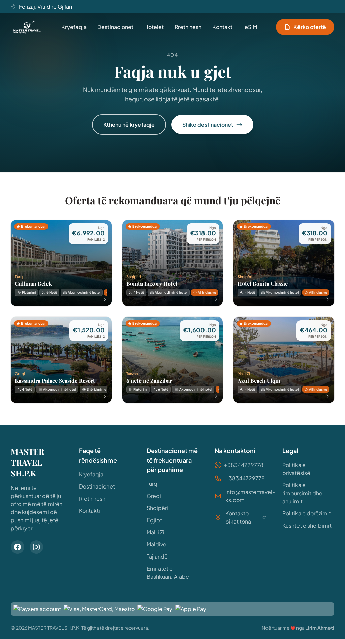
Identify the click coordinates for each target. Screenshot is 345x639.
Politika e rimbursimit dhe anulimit (302, 493)
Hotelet (154, 26)
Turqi (153, 483)
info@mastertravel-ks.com (250, 495)
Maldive (156, 544)
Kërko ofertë (309, 26)
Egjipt (154, 520)
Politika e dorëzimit (306, 513)
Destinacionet (115, 26)
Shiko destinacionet (207, 124)
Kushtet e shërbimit (307, 525)
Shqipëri (157, 507)
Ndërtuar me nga (298, 628)
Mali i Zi (155, 532)
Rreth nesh (188, 26)
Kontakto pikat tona (238, 517)
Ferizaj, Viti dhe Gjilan (45, 6)
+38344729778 (243, 464)
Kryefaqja (74, 26)
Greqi (154, 495)
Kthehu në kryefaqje (129, 124)
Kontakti (223, 26)
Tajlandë (157, 556)
